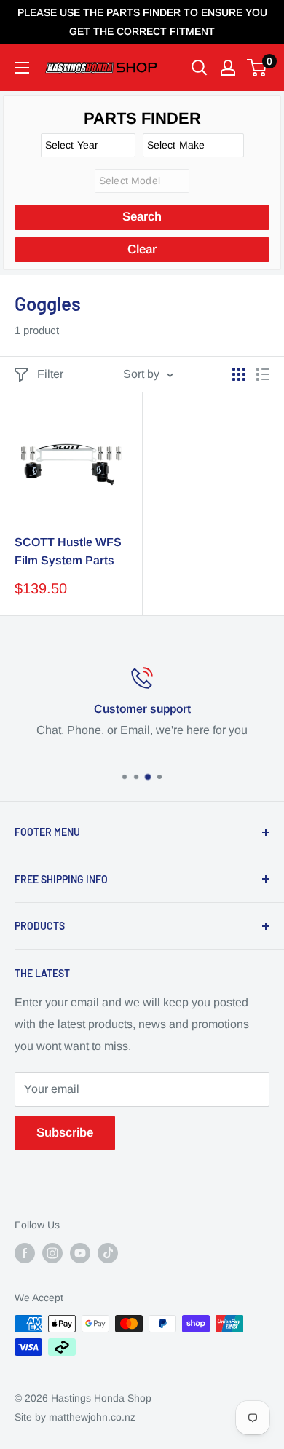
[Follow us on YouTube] (80, 1253)
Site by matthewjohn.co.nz (75, 1417)
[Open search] (200, 68)
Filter (50, 374)
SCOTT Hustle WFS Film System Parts (68, 551)
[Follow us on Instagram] (52, 1253)
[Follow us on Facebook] (25, 1253)
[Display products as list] (262, 374)
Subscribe (64, 1133)
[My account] (228, 68)
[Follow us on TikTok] (108, 1253)
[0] (257, 67)
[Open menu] (22, 68)
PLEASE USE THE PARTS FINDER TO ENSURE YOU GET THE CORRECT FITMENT (142, 22)
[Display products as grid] (238, 374)
